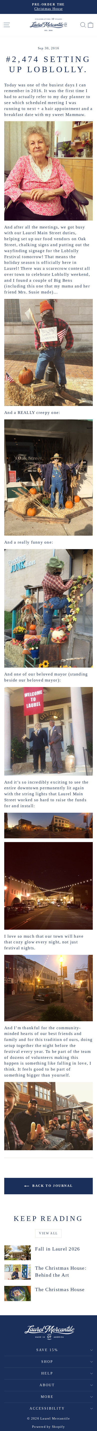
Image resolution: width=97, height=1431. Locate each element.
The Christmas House (60, 1289)
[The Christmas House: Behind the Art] (17, 1271)
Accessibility (47, 1408)
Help (47, 1373)
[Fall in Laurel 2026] (17, 1252)
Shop (47, 1362)
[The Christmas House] (17, 1293)
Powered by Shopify (48, 1427)
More (47, 1397)
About (47, 1385)
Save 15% (47, 1350)
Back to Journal (52, 1186)
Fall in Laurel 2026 (57, 1249)
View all (48, 1233)
